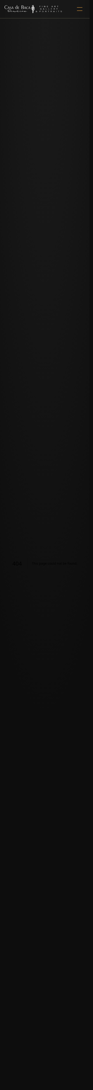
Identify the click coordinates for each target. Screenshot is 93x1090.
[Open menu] (79, 9)
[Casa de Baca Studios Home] (33, 9)
